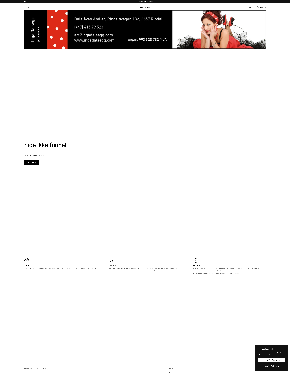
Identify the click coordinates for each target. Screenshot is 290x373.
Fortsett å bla (31, 162)
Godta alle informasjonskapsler (271, 360)
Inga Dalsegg (145, 7)
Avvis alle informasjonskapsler (271, 365)
